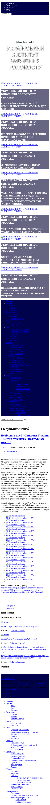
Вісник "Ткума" (18, 631)
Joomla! (41, 683)
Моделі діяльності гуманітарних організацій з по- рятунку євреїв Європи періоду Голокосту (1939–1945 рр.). (25, 657)
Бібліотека (10, 7)
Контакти (10, 3)
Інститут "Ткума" (10, 689)
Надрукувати (11, 451)
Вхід (8, 10)
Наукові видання (18, 662)
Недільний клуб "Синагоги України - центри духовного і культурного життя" (25, 439)
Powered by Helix (8, 679)
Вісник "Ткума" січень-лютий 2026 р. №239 (19, 639)
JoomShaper (23, 683)
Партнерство (11, 5)
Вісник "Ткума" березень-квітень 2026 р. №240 (20, 626)
